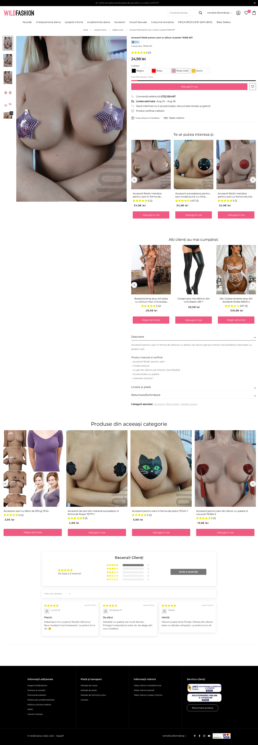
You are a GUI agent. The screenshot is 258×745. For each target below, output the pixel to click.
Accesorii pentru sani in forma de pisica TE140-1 (160, 511)
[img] (51, 605)
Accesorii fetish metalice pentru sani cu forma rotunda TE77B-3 (235, 195)
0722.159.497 (168, 96)
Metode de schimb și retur (93, 695)
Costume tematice (162, 22)
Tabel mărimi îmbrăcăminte (147, 685)
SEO (52, 736)
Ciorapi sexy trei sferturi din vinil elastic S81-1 (193, 300)
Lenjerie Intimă (74, 22)
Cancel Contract (35, 714)
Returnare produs (202, 707)
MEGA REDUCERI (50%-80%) (195, 22)
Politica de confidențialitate (40, 700)
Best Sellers (224, 22)
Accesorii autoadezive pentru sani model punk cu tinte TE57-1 (192, 195)
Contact (84, 700)
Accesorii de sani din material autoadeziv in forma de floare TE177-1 (93, 513)
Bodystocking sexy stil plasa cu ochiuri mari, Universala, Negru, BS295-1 (151, 300)
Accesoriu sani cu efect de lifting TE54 (26, 511)
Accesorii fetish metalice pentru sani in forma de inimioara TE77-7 (147, 195)
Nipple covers (189, 404)
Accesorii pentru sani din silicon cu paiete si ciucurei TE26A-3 (222, 513)
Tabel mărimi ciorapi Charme (148, 695)
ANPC (30, 709)
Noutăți (27, 22)
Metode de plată (89, 690)
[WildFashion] (18, 12)
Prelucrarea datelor (36, 695)
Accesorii (119, 22)
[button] (138, 52)
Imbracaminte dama (48, 22)
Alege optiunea (151, 320)
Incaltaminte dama (98, 22)
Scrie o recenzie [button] (188, 571)
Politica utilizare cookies (39, 704)
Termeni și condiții (36, 690)
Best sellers (173, 404)
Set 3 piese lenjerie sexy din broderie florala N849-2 (236, 300)
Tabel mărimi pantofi (144, 690)
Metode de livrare (89, 685)
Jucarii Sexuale (138, 22)
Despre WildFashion (37, 685)
